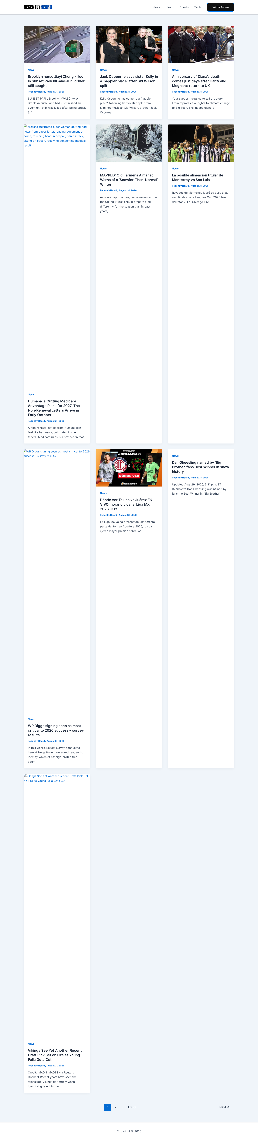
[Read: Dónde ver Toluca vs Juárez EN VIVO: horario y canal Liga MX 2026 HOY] (129, 467)
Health (170, 7)
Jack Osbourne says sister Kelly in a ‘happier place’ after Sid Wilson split (129, 81)
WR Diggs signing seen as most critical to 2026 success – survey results (56, 730)
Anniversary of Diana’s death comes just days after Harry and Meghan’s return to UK (199, 81)
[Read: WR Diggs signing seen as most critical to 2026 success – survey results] (57, 580)
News (156, 7)
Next (224, 1107)
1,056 (131, 1107)
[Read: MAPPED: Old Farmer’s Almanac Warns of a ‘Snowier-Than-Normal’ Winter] (129, 143)
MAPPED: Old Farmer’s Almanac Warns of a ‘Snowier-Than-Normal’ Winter (129, 179)
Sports (184, 7)
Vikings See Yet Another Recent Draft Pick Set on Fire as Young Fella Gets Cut (55, 1055)
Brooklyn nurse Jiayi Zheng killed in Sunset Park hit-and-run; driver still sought (56, 81)
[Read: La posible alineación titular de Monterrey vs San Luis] (201, 143)
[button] (220, 7)
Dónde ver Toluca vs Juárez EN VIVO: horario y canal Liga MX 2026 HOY (126, 504)
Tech (197, 7)
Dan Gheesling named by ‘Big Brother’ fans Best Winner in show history (200, 467)
